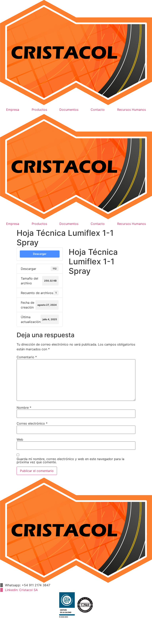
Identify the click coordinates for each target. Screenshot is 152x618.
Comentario (27, 357)
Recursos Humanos (131, 110)
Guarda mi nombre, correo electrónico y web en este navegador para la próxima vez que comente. (70, 460)
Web (20, 439)
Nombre (24, 407)
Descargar (39, 253)
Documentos (68, 110)
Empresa (12, 110)
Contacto (98, 110)
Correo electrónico (32, 423)
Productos (39, 110)
